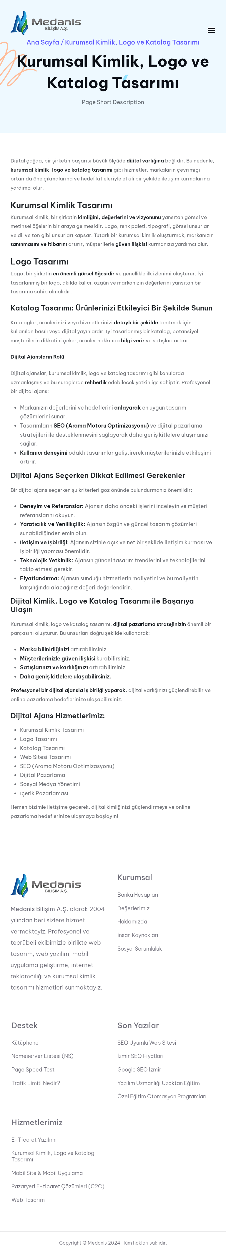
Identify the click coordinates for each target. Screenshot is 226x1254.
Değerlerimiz (133, 908)
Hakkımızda (132, 921)
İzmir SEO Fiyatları (140, 1056)
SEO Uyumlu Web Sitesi (146, 1043)
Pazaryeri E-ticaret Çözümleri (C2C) (57, 1186)
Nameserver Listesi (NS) (42, 1056)
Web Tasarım (28, 1200)
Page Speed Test (32, 1069)
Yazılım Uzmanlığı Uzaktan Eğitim (158, 1083)
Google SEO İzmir (139, 1069)
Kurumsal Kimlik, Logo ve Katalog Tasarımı (52, 1156)
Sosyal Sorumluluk (139, 949)
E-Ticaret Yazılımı (34, 1140)
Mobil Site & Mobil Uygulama (47, 1173)
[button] (211, 30)
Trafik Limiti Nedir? (35, 1083)
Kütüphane (25, 1043)
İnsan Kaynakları (137, 935)
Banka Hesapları (137, 895)
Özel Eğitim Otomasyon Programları (162, 1096)
